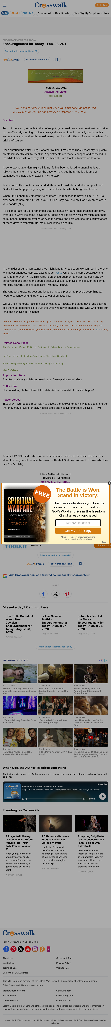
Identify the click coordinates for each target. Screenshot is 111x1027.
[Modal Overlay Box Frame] (55, 513)
